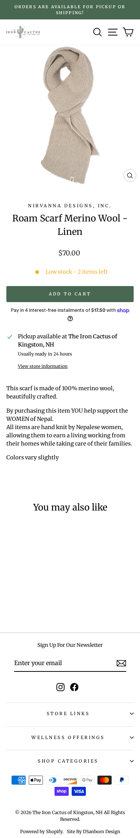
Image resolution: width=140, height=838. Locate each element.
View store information (43, 366)
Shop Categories (68, 761)
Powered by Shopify (41, 831)
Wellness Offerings (68, 737)
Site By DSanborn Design (93, 831)
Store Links (68, 713)
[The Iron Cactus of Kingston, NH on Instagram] (60, 687)
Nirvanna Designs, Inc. (70, 205)
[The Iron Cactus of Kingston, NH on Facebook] (74, 687)
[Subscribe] (121, 663)
